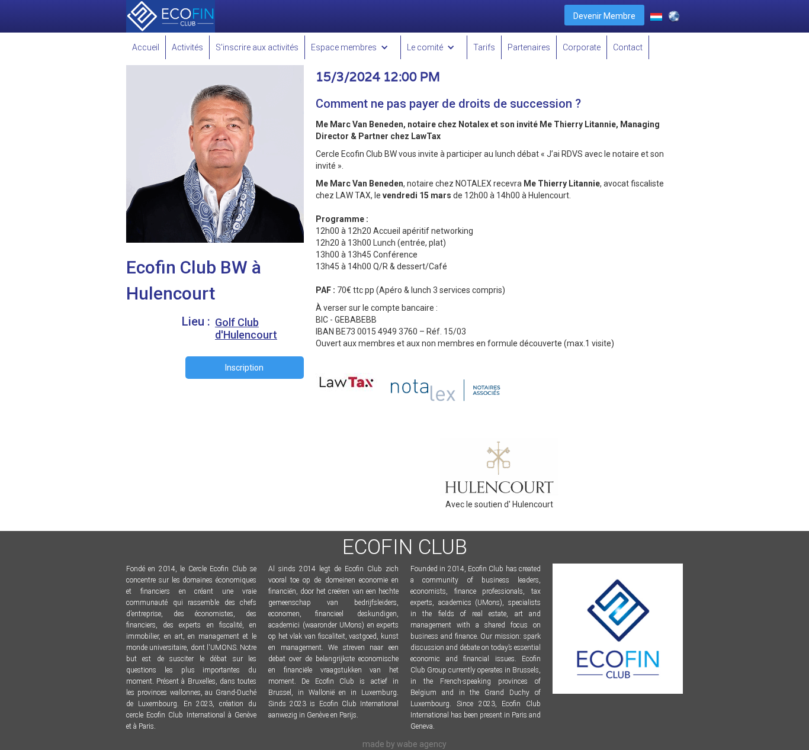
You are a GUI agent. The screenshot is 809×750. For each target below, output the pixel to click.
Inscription (244, 367)
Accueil (145, 47)
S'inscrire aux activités (257, 47)
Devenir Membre (604, 16)
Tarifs (484, 47)
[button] (353, 47)
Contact (628, 47)
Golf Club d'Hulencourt (246, 328)
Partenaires (529, 47)
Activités (187, 47)
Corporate (582, 47)
